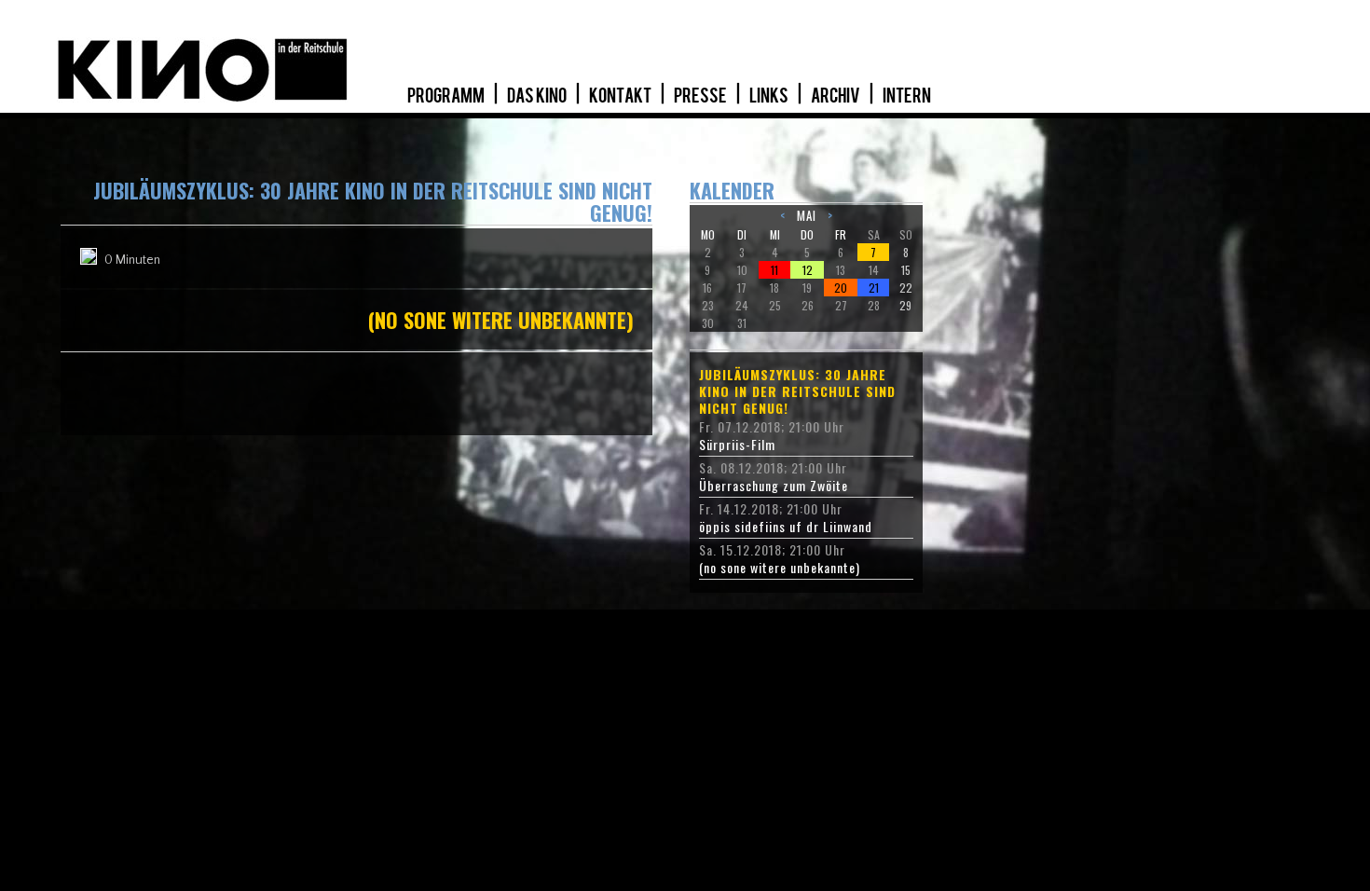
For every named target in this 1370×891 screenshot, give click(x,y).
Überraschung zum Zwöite (773, 485)
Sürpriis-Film (737, 444)
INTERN (907, 96)
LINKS (770, 96)
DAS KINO (537, 96)
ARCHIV (836, 96)
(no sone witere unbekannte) (779, 567)
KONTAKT (621, 96)
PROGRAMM (447, 96)
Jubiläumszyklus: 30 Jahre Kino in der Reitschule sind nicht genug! (797, 391)
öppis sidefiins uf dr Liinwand (785, 526)
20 (840, 287)
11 (774, 270)
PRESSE (701, 96)
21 (874, 287)
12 (807, 270)
